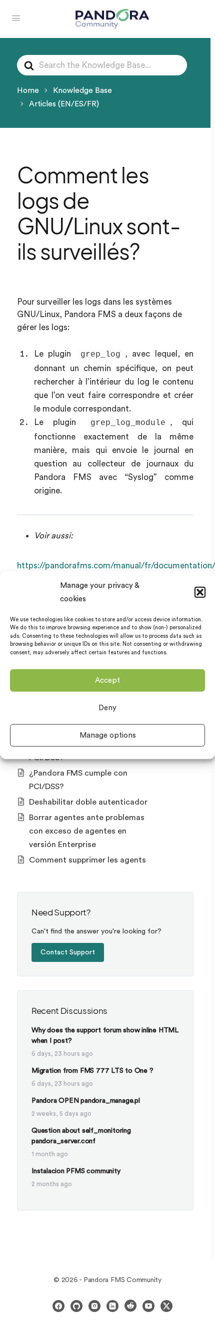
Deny (107, 707)
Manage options (108, 735)
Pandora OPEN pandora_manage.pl (86, 1100)
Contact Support (67, 952)
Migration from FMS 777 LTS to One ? (93, 1070)
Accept (107, 680)
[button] (200, 592)
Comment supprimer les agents (87, 860)
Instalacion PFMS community (76, 1171)
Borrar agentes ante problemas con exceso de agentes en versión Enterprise (86, 831)
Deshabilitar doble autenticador (88, 802)
